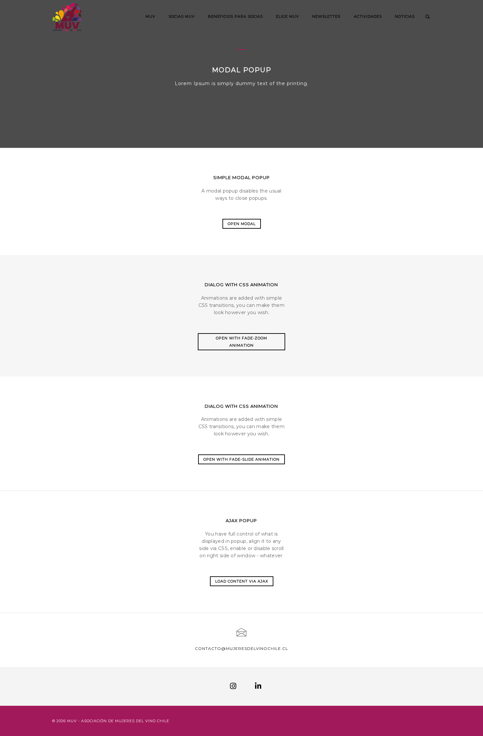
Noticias (405, 16)
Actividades (368, 16)
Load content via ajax (241, 581)
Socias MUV (182, 16)
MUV (150, 16)
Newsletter (326, 16)
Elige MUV (287, 16)
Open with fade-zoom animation (241, 342)
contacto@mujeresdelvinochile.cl (241, 648)
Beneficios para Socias (235, 16)
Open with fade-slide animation (241, 459)
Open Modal (242, 223)
